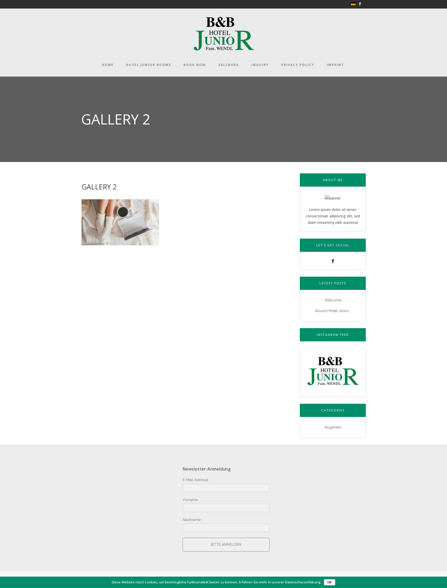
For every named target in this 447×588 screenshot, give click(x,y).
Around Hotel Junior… (333, 311)
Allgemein (332, 427)
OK (329, 582)
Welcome (333, 300)
